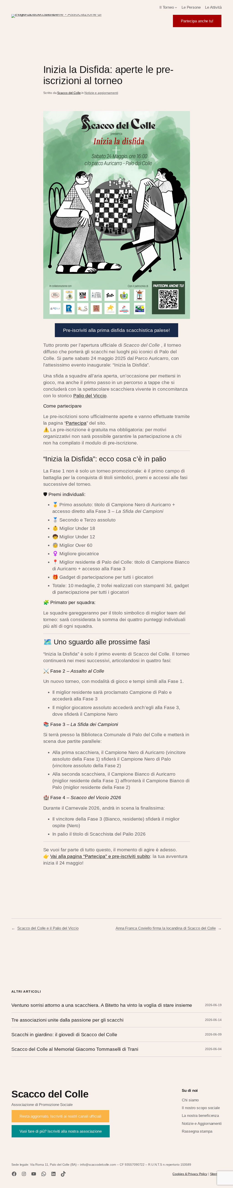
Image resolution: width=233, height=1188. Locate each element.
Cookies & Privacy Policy (189, 1174)
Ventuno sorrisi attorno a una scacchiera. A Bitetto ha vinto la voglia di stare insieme (101, 1005)
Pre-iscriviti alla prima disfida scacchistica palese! (116, 330)
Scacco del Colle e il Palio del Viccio (48, 928)
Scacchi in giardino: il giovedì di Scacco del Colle (64, 1034)
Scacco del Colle (69, 93)
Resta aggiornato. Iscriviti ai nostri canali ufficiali (60, 1116)
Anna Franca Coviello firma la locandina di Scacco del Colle (166, 928)
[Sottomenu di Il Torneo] (176, 7)
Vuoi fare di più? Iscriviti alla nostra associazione (61, 1131)
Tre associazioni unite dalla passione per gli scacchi (67, 1020)
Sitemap (216, 1174)
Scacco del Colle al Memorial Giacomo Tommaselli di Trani (74, 1049)
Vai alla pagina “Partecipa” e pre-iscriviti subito (100, 856)
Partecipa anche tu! (197, 21)
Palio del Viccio (89, 395)
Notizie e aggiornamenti (101, 93)
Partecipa (76, 423)
